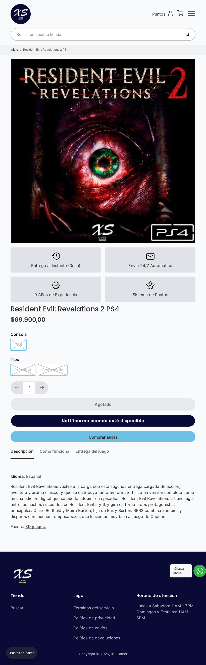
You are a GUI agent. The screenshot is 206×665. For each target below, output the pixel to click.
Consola (19, 334)
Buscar (17, 607)
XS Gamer (119, 654)
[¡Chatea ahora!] (199, 571)
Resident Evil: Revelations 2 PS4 (46, 49)
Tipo (15, 359)
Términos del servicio (94, 607)
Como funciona (54, 451)
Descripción (22, 451)
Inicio (14, 49)
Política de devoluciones (97, 637)
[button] (103, 421)
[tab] (25, 452)
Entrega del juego (92, 451)
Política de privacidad (94, 617)
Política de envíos (90, 627)
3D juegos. (35, 526)
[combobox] (96, 34)
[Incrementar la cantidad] (42, 387)
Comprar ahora (103, 437)
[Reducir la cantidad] (17, 387)
